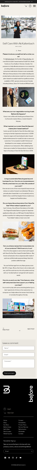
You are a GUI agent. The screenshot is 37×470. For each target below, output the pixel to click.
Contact (20, 420)
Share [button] (19, 50)
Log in (9, 409)
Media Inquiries (7, 433)
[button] (34, 6)
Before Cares (7, 427)
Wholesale (21, 431)
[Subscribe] (31, 451)
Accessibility (22, 422)
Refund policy (22, 429)
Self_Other (6, 429)
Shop (5, 422)
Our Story (6, 425)
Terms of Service (23, 427)
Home (5, 420)
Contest (20, 433)
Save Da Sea (27, 59)
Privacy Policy (22, 425)
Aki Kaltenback (9, 59)
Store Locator (7, 431)
